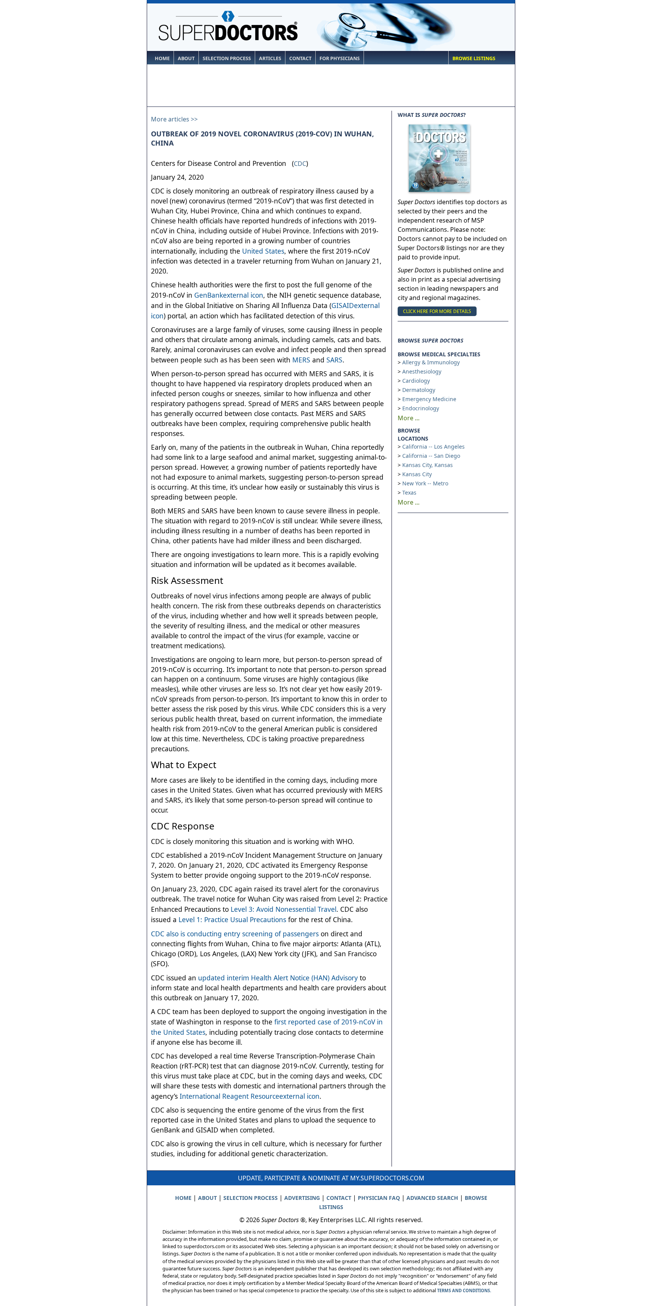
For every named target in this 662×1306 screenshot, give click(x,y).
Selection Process (227, 58)
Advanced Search (432, 1197)
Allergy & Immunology (431, 362)
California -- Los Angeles (433, 446)
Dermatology (418, 389)
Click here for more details (437, 311)
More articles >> (174, 119)
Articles (270, 58)
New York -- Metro (425, 483)
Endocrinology (420, 408)
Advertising (302, 1197)
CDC (300, 163)
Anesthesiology (421, 371)
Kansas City (417, 474)
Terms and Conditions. (464, 1290)
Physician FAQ (379, 1197)
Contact (300, 58)
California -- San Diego (431, 455)
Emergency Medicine (429, 399)
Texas (409, 492)
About (186, 58)
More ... (408, 418)
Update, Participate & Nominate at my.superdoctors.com (331, 1178)
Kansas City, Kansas (427, 465)
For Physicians (340, 58)
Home (162, 58)
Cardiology (416, 380)
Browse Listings (473, 58)
